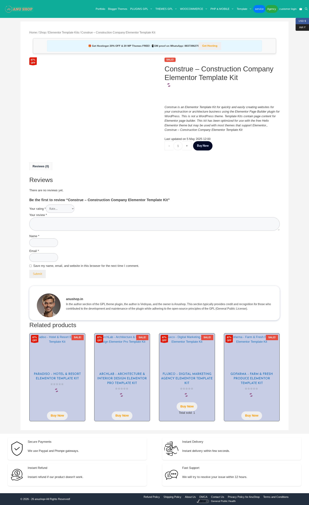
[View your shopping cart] (300, 9)
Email (34, 251)
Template (242, 8)
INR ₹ (301, 27)
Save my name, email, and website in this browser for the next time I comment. (86, 266)
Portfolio (100, 8)
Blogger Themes (117, 8)
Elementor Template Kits (63, 32)
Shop (42, 32)
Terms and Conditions (276, 496)
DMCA (203, 496)
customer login (287, 8)
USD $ (301, 20)
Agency (271, 8)
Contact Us (217, 496)
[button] (306, 9)
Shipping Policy (172, 496)
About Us (190, 496)
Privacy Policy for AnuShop (244, 496)
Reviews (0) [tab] (41, 166)
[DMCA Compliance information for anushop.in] (203, 500)
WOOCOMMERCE (191, 8)
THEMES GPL (164, 8)
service (259, 8)
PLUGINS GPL (139, 8)
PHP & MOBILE (219, 8)
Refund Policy (152, 496)
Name (34, 236)
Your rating (37, 208)
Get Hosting (209, 45)
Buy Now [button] (57, 415)
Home (33, 32)
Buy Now (202, 146)
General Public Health (223, 501)
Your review (38, 215)
